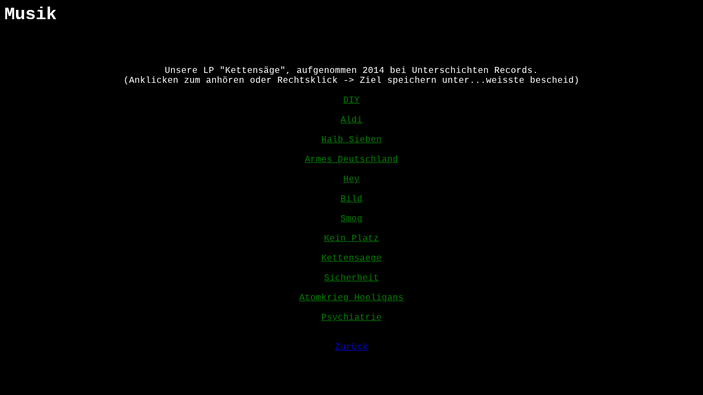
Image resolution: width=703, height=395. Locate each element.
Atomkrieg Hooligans (351, 298)
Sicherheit (351, 278)
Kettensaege (351, 258)
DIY (351, 100)
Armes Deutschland (351, 160)
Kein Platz (351, 239)
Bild (351, 199)
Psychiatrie (351, 318)
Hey (351, 179)
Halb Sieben (351, 140)
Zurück (351, 347)
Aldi (351, 120)
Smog (351, 219)
